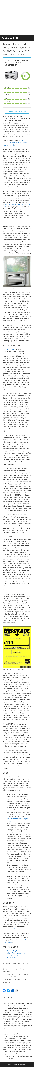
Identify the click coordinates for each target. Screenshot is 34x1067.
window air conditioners (13, 964)
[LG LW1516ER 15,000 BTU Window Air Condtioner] (11, 76)
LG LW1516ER (11, 349)
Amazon (11, 598)
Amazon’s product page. (12, 929)
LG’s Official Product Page (16, 953)
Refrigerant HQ (10, 38)
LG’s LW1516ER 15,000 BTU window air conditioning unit (15, 143)
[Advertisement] (17, 18)
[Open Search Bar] (22, 38)
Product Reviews (10, 969)
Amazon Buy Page (13, 951)
